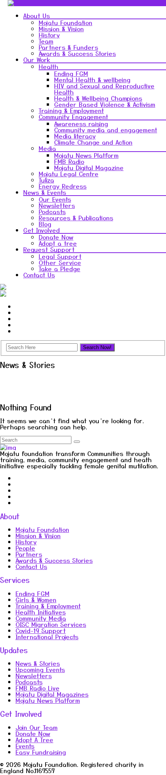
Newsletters (57, 205)
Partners (28, 554)
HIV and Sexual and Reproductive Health (104, 88)
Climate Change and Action (93, 142)
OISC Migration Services (50, 624)
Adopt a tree (58, 243)
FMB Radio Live (37, 687)
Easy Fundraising (40, 751)
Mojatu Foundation (65, 22)
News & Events (44, 192)
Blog (45, 223)
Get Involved (41, 230)
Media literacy (75, 135)
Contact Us (39, 274)
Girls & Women (35, 599)
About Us (36, 15)
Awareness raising (81, 123)
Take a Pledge (59, 268)
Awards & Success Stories (77, 53)
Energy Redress (62, 186)
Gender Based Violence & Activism (104, 104)
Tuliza (46, 179)
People (25, 547)
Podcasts (52, 211)
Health (48, 66)
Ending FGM (71, 73)
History (49, 34)
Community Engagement (73, 116)
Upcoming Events (40, 669)
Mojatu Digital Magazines (51, 694)
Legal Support (60, 256)
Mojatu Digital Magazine (89, 167)
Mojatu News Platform (86, 155)
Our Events (55, 199)
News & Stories (37, 663)
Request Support (49, 249)
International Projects (46, 636)
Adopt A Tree (34, 739)
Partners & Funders (68, 47)
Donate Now (56, 236)
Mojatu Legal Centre (68, 173)
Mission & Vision (61, 28)
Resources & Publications (76, 217)
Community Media (40, 618)
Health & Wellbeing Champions (98, 98)
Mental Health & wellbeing (92, 79)
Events (24, 745)
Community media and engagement (105, 129)
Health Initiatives (40, 611)
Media (47, 148)
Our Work (36, 59)
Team (46, 41)
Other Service (60, 262)
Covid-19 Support (40, 630)
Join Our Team (36, 727)
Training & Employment (71, 110)
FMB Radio (69, 161)
